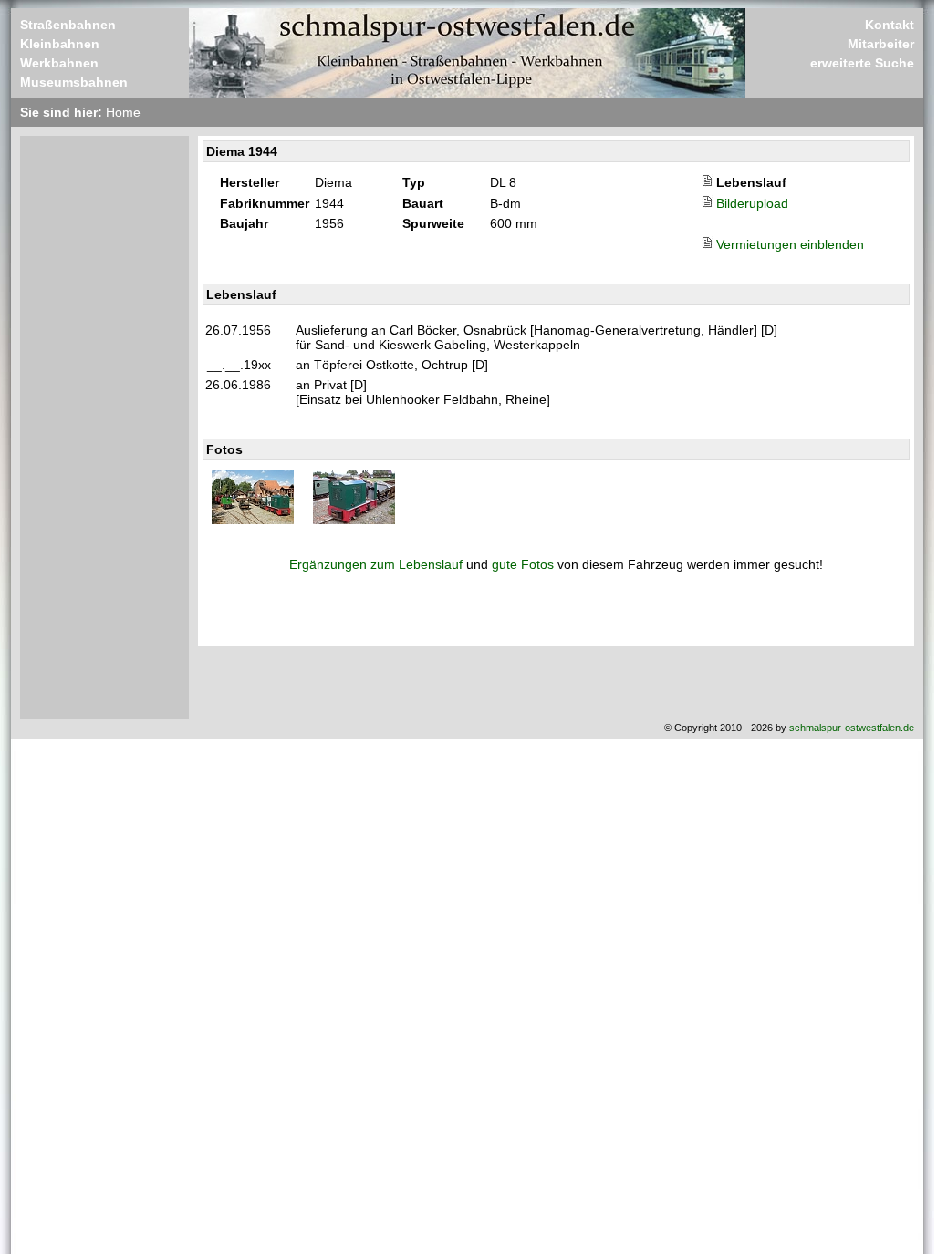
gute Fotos (523, 564)
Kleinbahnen (59, 43)
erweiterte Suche (862, 63)
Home (123, 112)
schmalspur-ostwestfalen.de (851, 727)
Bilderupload (752, 203)
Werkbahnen (59, 63)
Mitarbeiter (881, 43)
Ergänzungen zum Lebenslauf (376, 564)
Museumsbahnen (74, 82)
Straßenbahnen (68, 24)
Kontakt (889, 24)
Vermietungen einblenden (790, 244)
